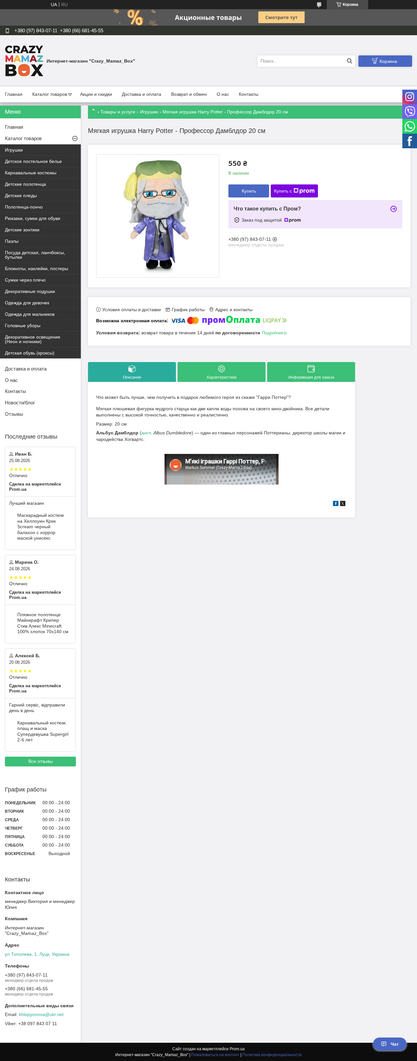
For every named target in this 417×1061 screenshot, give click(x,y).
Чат (395, 1044)
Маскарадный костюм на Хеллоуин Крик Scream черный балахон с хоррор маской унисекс (40, 527)
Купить (249, 191)
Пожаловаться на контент (215, 1055)
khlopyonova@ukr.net (41, 1014)
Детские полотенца (25, 184)
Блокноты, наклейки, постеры (36, 268)
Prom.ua (237, 1049)
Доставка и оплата (141, 94)
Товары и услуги (117, 111)
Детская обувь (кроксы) (29, 353)
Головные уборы (22, 325)
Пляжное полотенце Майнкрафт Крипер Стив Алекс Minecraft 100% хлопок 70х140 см (42, 623)
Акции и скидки (96, 94)
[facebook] (335, 504)
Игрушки (149, 111)
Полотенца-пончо (24, 207)
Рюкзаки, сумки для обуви (32, 218)
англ (146, 432)
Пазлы (12, 241)
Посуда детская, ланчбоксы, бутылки (35, 255)
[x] (342, 504)
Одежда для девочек (27, 302)
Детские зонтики (22, 229)
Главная (13, 94)
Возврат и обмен (189, 94)
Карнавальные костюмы (30, 172)
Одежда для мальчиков (29, 314)
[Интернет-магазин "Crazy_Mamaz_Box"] (24, 60)
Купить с (283, 191)
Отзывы (14, 414)
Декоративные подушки (30, 291)
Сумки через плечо (25, 280)
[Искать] (349, 61)
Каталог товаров (49, 94)
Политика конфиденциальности (272, 1055)
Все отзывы (40, 761)
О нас (223, 94)
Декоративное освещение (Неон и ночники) (32, 339)
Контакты (248, 94)
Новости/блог (20, 402)
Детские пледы (21, 195)
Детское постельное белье (33, 161)
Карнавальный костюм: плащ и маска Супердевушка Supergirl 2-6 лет (42, 731)
